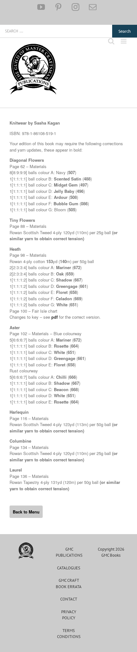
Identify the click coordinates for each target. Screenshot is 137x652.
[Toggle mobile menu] (124, 41)
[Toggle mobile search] (111, 41)
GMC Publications (69, 552)
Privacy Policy (68, 615)
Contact (68, 599)
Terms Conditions (69, 634)
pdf (54, 317)
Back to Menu (26, 512)
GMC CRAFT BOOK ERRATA (69, 583)
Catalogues (68, 568)
